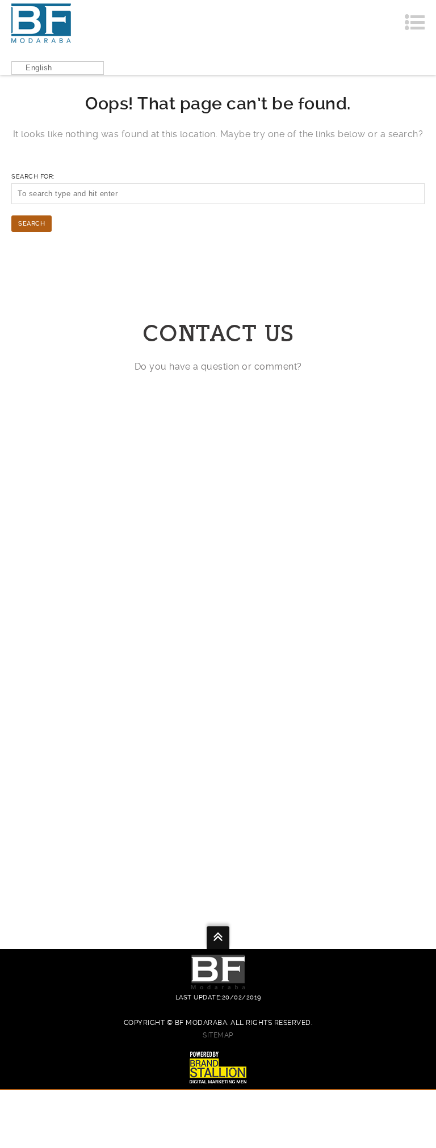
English (39, 67)
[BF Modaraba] (41, 22)
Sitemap (218, 1035)
